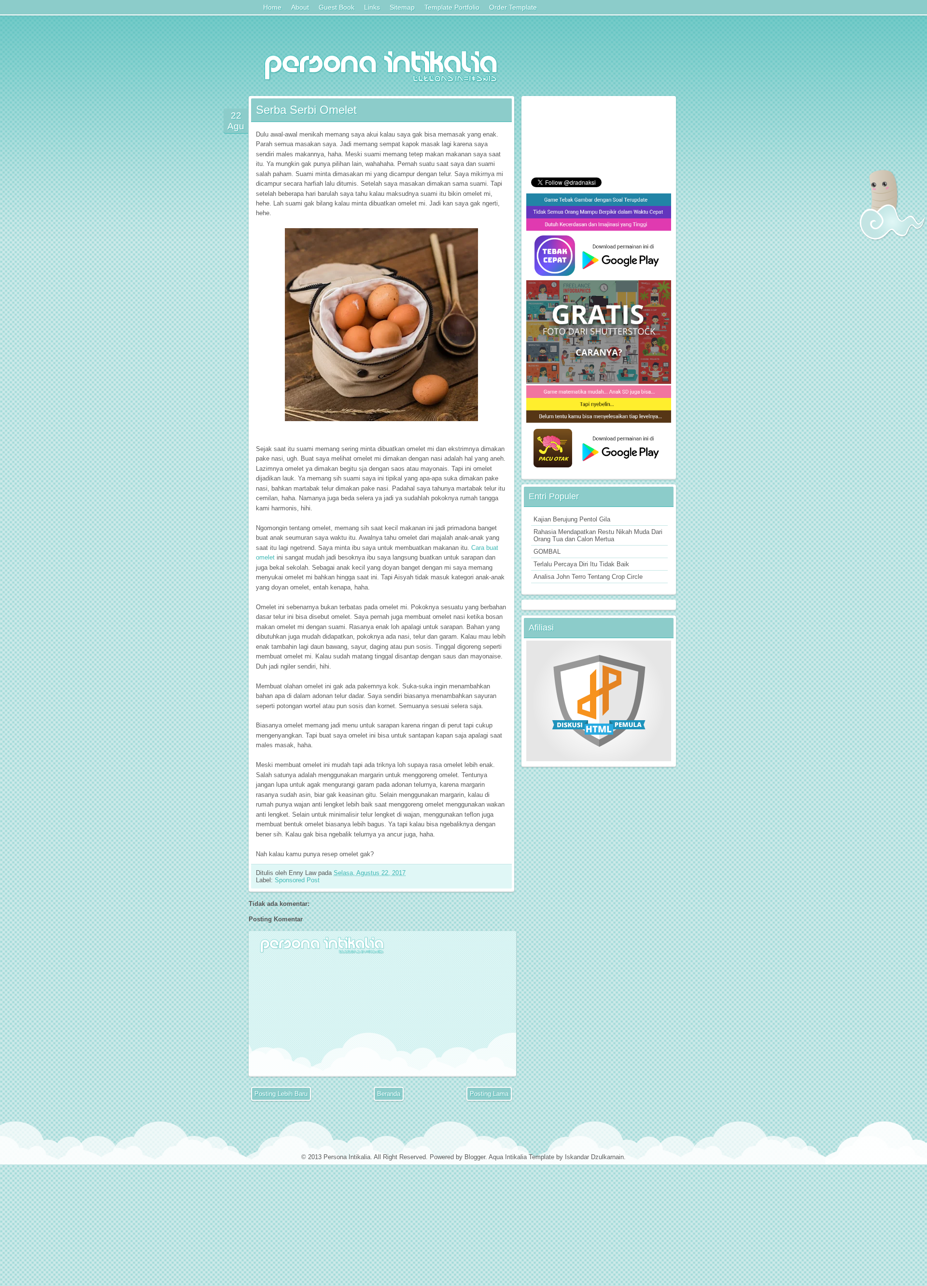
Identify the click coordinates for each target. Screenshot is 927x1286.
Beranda (388, 1093)
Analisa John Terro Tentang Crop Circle (588, 576)
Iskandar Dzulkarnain (594, 1157)
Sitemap (402, 7)
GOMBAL (547, 551)
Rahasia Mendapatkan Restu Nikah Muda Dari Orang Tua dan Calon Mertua (598, 535)
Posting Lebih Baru (281, 1093)
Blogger (474, 1157)
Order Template (513, 7)
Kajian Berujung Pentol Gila (572, 519)
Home (272, 7)
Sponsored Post (297, 880)
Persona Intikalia (346, 1157)
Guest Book (336, 7)
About (300, 7)
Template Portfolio (451, 7)
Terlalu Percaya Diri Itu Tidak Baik (581, 564)
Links (372, 7)
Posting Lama (489, 1093)
